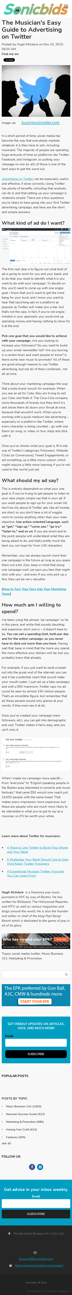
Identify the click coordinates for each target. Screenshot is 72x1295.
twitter (35, 954)
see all (6, 1143)
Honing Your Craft (21, 1130)
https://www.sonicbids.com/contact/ (39, 1265)
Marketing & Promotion (25, 958)
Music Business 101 (23, 1106)
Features (15, 1137)
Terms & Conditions (58, 1291)
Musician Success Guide (25, 1114)
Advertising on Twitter (17, 179)
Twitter (23, 54)
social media (21, 954)
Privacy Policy (35, 1291)
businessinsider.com (40, 122)
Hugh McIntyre (27, 44)
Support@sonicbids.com (36, 1259)
